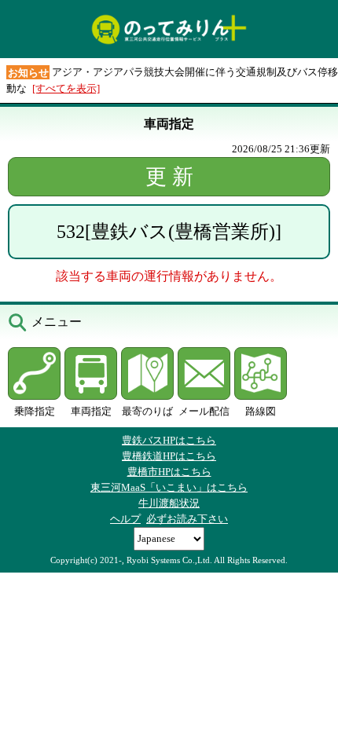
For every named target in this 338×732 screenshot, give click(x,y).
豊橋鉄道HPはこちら (169, 456)
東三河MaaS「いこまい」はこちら (169, 487)
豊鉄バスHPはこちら (169, 440)
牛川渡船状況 (169, 503)
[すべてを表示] (66, 88)
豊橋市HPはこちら (169, 472)
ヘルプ (125, 519)
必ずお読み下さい (187, 519)
